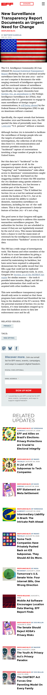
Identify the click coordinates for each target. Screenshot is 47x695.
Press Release (23, 596)
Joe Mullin (39, 622)
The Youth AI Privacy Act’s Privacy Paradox (30, 656)
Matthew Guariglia (12, 35)
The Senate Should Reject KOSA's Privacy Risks (29, 631)
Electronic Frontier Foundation (7, 4)
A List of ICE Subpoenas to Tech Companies (29, 468)
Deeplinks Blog (24, 428)
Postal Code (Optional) (14, 370)
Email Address (11, 378)
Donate (26, 4)
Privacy (7, 326)
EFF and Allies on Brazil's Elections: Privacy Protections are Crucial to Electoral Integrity (29, 441)
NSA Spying (9, 338)
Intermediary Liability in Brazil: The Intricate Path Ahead (30, 518)
